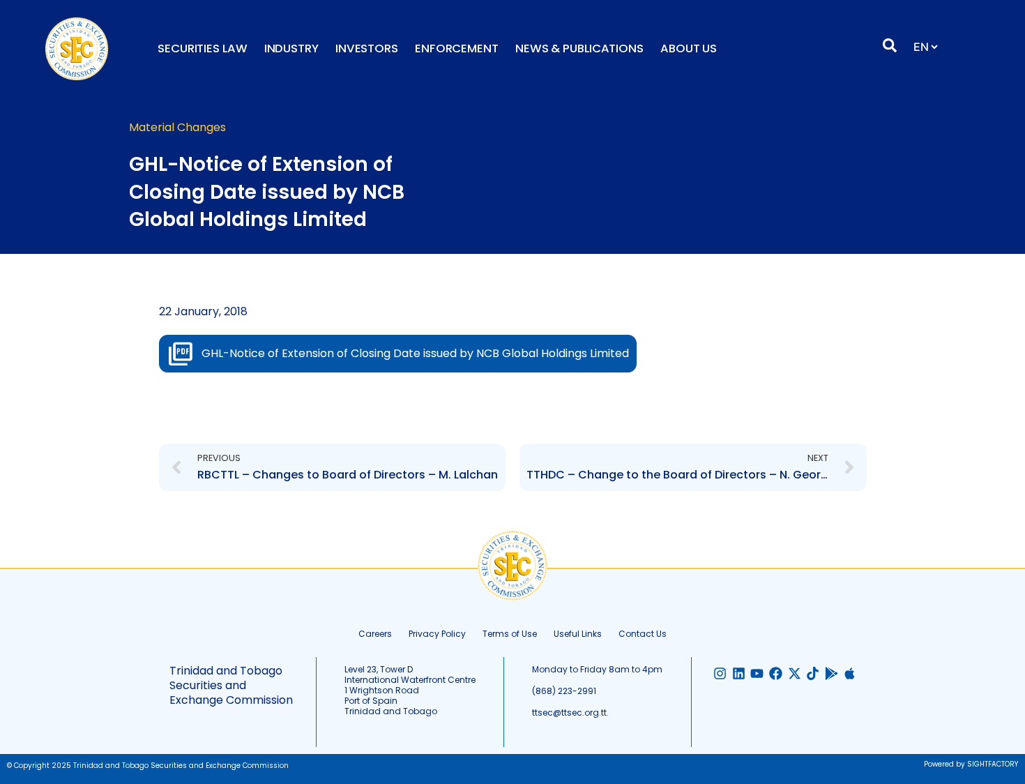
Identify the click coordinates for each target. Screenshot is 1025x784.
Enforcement (457, 48)
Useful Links (578, 634)
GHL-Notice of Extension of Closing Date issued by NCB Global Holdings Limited (415, 353)
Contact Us (642, 634)
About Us (688, 48)
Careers (375, 634)
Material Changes (177, 127)
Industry (291, 48)
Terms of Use (510, 634)
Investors (366, 48)
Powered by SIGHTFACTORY (971, 764)
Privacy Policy (437, 634)
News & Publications (579, 48)
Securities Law (203, 48)
